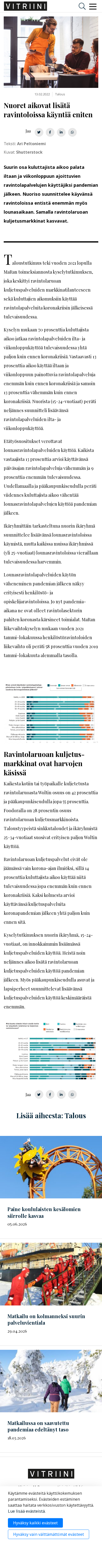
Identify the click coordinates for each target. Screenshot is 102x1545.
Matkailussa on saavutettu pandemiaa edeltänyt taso (38, 1426)
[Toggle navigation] (93, 6)
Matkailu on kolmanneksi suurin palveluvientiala (46, 1319)
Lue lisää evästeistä (26, 1511)
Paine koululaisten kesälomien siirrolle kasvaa (44, 1212)
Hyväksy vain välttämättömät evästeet (48, 1534)
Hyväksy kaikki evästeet (35, 1523)
